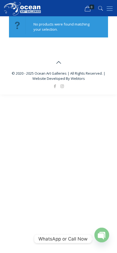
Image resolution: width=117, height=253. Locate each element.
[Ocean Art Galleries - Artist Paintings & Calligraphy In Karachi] (22, 8)
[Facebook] (55, 86)
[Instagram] (62, 86)
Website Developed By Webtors (58, 78)
